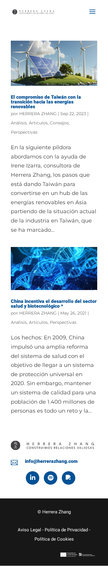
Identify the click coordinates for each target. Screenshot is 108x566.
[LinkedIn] (32, 478)
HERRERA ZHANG (38, 113)
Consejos (59, 123)
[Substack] (68, 478)
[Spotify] (50, 478)
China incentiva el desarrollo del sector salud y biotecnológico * (54, 304)
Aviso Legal (29, 530)
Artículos (38, 123)
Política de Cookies (54, 539)
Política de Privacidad (66, 530)
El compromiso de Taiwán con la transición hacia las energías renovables (46, 102)
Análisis (19, 123)
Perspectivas (24, 132)
